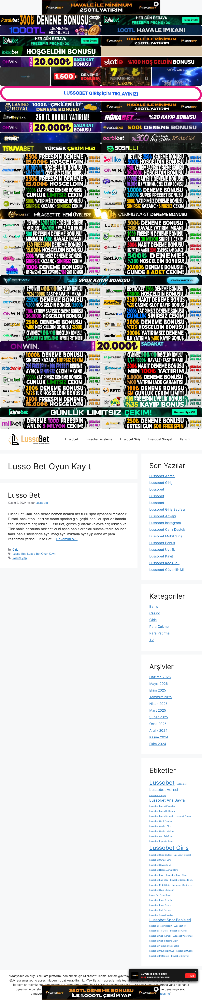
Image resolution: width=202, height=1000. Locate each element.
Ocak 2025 (157, 724)
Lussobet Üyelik (162, 550)
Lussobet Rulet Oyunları (161, 900)
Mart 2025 (157, 710)
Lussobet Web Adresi (160, 936)
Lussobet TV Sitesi (158, 931)
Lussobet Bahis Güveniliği (162, 806)
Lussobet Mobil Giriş (165, 536)
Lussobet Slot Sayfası (160, 910)
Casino (154, 613)
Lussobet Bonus (162, 543)
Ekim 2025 (157, 690)
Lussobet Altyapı (162, 516)
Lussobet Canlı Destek (167, 529)
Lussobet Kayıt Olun (176, 875)
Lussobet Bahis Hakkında (162, 811)
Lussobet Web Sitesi (183, 936)
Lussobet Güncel (182, 855)
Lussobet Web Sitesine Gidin (163, 941)
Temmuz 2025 (160, 697)
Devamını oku (67, 539)
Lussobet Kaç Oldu (164, 563)
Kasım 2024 (158, 737)
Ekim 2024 (157, 744)
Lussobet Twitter (178, 931)
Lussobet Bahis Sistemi (161, 816)
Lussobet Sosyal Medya (161, 915)
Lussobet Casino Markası (162, 831)
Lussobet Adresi (162, 476)
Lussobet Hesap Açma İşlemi (163, 870)
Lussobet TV (180, 926)
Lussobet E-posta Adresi (161, 841)
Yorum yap (19, 558)
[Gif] (101, 214)
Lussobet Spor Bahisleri (170, 920)
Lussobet (71, 439)
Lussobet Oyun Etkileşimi (162, 890)
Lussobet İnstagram (165, 523)
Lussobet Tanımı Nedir (160, 926)
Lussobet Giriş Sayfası (167, 509)
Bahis (153, 606)
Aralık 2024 (158, 730)
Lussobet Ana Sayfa (167, 800)
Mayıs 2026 (158, 684)
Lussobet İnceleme (99, 439)
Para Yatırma (159, 633)
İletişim (185, 439)
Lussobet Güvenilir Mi (166, 570)
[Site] (50, 159)
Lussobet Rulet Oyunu (160, 905)
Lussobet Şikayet (160, 439)
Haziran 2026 (160, 677)
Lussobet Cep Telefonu (160, 836)
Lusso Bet (24, 495)
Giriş (15, 549)
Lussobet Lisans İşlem (181, 880)
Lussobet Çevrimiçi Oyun (161, 951)
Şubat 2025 (158, 717)
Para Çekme (159, 627)
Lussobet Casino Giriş (160, 826)
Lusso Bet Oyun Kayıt (41, 553)
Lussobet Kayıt (161, 556)
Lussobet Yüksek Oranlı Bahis (164, 946)
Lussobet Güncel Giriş (160, 860)
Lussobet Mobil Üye (182, 885)
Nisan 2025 (158, 704)
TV (151, 640)
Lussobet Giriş (130, 439)
